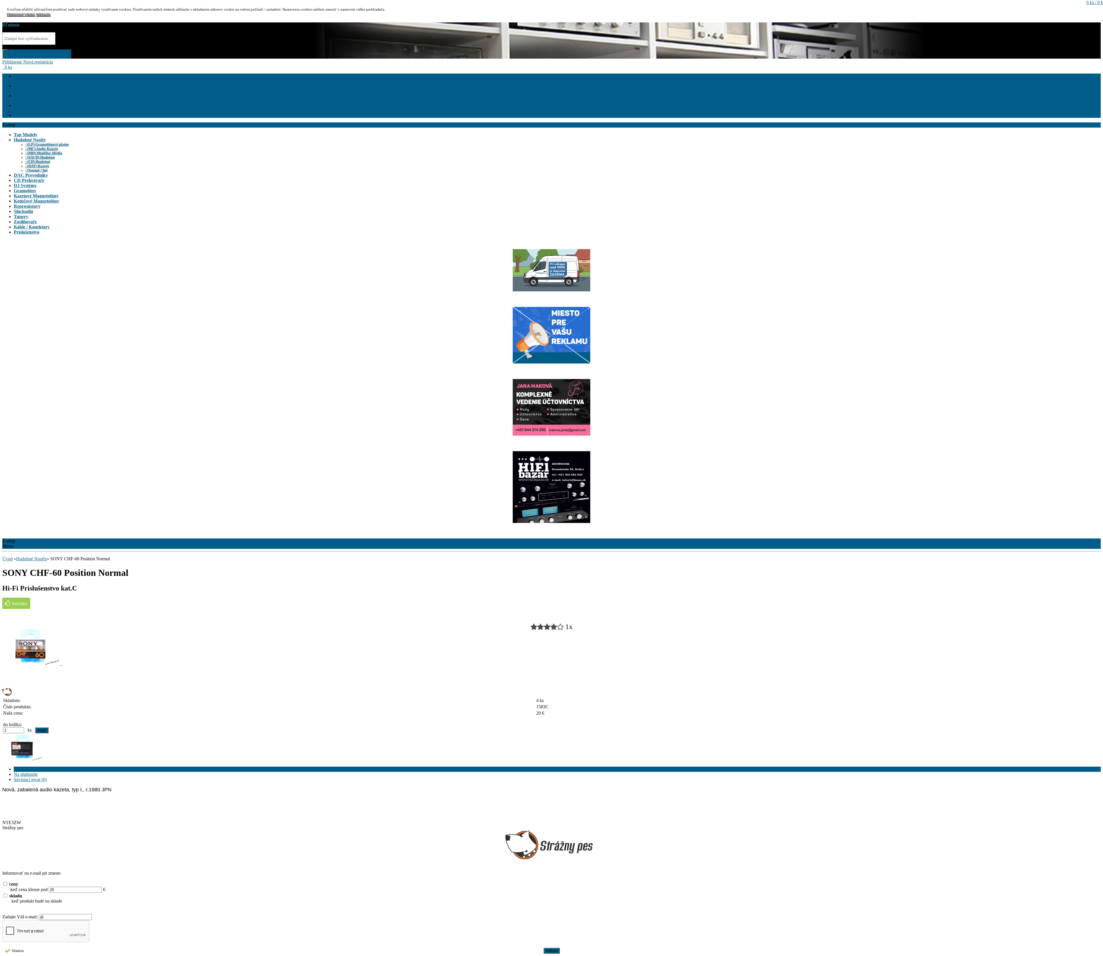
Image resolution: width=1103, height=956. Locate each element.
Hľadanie (11, 24)
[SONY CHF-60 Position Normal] (32, 663)
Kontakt (24, 115)
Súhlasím (43, 15)
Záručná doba (29, 105)
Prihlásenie (12, 61)
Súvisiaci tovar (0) (30, 779)
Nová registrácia (38, 61)
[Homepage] (17, 76)
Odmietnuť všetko (21, 15)
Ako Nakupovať (32, 85)
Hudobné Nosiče (31, 558)
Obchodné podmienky (37, 95)
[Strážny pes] (7, 694)
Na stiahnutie (26, 774)
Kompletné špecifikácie (35, 769)
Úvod (7, 558)
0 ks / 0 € (1094, 2)
